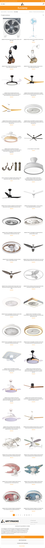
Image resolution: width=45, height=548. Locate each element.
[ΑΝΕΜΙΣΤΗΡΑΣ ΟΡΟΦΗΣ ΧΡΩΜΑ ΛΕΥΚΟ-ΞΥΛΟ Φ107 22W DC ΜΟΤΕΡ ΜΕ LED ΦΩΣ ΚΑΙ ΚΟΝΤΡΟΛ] (33, 415)
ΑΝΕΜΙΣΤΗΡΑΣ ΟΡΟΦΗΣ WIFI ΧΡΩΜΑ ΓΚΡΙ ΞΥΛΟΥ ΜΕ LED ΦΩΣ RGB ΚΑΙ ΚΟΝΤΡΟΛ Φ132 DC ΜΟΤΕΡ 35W (33, 260)
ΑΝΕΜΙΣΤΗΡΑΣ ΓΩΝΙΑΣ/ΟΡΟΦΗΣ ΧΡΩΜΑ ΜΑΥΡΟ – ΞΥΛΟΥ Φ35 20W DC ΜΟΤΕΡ (11, 67)
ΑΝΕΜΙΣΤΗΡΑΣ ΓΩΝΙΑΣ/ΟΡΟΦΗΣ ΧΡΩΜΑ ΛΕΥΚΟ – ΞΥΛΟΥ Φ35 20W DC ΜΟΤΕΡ (33, 67)
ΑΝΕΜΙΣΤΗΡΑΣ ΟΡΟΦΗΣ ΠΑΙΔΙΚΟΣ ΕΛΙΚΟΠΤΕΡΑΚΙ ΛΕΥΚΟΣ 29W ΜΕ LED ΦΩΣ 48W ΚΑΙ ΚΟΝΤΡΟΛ (33, 455)
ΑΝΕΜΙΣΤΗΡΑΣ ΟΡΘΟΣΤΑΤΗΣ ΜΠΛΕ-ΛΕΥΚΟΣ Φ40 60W (33, 40)
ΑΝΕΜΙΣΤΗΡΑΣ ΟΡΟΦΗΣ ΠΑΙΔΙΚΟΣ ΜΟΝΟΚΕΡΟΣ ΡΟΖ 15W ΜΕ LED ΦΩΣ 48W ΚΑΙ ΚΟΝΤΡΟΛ (11, 509)
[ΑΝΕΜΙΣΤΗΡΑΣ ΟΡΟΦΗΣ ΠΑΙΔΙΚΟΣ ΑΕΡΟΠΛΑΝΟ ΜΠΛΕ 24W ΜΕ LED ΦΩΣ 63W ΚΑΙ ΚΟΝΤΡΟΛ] (33, 469)
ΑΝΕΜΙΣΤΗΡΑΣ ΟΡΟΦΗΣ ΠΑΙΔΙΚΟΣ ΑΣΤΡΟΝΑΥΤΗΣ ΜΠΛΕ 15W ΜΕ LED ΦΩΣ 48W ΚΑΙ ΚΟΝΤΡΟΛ (33, 509)
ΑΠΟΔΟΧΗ (22, 537)
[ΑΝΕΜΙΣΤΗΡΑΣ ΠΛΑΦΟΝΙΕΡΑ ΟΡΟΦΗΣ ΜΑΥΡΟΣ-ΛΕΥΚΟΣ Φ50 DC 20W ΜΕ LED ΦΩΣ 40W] (11, 220)
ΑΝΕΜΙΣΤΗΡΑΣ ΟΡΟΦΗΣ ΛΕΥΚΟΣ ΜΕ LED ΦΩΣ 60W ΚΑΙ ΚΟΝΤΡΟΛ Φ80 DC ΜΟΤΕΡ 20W (33, 287)
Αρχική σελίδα (3, 11)
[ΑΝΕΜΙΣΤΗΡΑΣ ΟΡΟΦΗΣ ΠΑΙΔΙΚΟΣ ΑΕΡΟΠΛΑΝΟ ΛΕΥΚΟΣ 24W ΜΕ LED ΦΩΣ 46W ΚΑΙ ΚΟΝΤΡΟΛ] (11, 443)
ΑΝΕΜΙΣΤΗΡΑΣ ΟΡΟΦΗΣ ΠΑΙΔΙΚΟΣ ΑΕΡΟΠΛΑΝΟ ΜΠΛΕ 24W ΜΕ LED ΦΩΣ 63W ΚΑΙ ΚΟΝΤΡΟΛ (33, 482)
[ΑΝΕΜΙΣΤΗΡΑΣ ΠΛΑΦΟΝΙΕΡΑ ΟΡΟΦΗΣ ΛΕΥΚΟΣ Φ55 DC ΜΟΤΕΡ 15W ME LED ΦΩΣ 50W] (11, 302)
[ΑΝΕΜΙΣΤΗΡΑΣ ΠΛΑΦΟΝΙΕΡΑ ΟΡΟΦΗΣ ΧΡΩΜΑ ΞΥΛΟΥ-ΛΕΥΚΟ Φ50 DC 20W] (11, 247)
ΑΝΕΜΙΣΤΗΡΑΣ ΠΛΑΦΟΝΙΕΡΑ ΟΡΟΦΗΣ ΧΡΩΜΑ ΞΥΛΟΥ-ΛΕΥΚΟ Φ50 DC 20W (12, 260)
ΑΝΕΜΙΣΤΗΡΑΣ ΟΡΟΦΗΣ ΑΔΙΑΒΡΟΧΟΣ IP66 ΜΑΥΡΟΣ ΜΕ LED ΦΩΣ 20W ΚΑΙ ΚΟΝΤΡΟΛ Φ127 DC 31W (11, 206)
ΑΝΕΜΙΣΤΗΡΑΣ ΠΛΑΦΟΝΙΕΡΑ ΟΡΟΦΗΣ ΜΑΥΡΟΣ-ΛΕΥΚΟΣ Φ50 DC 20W (33, 233)
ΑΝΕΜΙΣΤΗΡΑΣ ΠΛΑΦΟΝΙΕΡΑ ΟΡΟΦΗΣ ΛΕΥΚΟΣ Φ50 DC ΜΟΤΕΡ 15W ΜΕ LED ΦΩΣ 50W (12, 342)
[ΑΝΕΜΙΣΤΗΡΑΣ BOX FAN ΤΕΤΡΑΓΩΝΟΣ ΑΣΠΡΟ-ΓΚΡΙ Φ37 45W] (11, 27)
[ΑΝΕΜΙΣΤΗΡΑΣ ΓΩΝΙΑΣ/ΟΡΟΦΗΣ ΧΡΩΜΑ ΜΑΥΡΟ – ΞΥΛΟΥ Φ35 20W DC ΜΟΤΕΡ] (11, 54)
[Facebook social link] (42, 1)
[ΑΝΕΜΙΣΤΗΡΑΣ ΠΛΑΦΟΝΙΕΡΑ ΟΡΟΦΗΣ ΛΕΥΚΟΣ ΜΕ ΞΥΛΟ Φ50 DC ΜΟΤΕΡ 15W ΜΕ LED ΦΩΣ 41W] (33, 330)
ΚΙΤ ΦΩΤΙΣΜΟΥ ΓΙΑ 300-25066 (33, 148)
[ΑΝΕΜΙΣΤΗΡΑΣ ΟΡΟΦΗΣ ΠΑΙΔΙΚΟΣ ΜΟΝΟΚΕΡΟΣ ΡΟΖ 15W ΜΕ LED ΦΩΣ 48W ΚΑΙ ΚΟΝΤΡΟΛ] (11, 496)
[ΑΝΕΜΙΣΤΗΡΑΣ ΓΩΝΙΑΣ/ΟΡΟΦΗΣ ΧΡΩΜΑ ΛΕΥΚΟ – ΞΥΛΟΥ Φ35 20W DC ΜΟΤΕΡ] (33, 54)
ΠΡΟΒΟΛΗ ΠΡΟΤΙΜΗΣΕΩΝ (22, 543)
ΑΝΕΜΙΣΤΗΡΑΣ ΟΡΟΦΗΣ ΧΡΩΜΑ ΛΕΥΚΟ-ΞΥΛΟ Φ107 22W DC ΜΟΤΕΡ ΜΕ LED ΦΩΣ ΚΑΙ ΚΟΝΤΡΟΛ (33, 427)
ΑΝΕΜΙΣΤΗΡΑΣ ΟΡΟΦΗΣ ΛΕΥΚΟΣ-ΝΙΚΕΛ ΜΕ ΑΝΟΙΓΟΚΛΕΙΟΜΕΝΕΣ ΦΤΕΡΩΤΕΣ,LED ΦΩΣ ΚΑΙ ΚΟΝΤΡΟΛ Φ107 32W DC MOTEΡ (11, 428)
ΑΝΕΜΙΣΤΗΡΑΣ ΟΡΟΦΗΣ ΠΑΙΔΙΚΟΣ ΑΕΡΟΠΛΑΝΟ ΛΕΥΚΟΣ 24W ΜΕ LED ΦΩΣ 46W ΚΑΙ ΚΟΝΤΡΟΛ (11, 455)
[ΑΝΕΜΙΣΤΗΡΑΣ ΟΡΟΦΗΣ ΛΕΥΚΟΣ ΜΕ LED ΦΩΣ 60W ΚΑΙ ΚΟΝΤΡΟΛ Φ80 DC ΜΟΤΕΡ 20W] (33, 274)
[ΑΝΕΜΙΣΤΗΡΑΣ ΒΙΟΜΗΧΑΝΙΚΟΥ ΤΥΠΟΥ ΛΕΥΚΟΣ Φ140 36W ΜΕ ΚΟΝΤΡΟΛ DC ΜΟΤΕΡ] (33, 194)
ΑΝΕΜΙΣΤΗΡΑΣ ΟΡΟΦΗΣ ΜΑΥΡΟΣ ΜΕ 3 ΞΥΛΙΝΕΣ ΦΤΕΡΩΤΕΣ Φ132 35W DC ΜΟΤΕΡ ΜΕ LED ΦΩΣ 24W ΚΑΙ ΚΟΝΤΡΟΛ (33, 94)
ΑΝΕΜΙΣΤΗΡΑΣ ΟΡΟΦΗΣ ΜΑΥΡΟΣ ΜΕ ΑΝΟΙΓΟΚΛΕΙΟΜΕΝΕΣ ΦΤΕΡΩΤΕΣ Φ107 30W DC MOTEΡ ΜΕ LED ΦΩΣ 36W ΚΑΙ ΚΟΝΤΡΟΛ (12, 94)
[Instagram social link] (43, 1)
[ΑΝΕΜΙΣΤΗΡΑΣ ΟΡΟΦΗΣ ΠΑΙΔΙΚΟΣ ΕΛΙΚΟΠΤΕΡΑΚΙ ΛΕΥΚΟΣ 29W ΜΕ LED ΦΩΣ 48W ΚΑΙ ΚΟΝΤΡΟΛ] (33, 443)
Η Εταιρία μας (33, 520)
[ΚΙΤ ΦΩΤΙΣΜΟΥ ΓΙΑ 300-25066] (33, 137)
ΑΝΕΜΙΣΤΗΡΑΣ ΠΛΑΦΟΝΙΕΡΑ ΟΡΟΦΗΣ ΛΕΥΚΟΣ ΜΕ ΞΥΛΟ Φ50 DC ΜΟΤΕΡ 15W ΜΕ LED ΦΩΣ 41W (33, 342)
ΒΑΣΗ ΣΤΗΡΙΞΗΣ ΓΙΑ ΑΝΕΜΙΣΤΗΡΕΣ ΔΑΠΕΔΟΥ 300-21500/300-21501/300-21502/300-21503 (11, 178)
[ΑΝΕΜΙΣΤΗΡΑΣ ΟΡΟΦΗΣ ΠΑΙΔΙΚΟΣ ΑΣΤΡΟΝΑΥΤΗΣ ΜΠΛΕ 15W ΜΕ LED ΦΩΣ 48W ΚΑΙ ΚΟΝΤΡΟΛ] (33, 496)
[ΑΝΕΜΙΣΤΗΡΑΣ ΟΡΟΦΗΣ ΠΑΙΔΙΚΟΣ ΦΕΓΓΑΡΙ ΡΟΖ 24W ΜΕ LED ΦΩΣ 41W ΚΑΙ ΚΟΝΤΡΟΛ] (11, 469)
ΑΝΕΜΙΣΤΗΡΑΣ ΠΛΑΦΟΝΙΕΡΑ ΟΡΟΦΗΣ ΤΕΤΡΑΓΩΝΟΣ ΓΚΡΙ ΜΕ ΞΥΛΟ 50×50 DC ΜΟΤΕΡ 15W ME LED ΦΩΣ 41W (33, 315)
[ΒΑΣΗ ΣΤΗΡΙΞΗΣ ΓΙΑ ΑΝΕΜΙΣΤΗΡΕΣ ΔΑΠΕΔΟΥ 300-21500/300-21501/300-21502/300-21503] (11, 166)
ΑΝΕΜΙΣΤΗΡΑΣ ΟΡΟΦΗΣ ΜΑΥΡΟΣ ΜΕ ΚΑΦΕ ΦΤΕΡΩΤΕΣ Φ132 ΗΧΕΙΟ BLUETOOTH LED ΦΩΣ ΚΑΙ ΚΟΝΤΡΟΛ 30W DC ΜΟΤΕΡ (33, 399)
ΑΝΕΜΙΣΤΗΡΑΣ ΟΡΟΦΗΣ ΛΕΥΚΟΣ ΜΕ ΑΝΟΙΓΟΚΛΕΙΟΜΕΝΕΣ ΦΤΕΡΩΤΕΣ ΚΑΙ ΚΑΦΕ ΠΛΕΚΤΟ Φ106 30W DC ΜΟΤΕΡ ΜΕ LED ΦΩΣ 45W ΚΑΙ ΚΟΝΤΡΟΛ (11, 150)
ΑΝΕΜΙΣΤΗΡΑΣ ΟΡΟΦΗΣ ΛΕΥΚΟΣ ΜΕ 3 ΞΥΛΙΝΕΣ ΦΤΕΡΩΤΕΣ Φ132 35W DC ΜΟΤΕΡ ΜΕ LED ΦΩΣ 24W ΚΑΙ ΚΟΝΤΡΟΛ (11, 122)
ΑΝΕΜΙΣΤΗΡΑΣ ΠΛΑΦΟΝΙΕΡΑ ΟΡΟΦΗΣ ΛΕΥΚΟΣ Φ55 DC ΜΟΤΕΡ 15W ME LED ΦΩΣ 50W (11, 314)
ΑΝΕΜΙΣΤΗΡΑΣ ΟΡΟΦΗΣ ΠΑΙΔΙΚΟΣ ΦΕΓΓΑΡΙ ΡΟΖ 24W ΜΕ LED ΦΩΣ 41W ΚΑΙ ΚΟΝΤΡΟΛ (11, 482)
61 (24, 515)
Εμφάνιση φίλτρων (6, 15)
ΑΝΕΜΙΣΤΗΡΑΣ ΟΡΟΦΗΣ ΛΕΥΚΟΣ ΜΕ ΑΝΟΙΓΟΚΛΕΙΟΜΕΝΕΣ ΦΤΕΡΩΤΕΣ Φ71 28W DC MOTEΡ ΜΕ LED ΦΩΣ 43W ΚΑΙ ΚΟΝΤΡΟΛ (33, 179)
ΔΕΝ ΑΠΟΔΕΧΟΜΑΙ (22, 540)
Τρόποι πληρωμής (34, 522)
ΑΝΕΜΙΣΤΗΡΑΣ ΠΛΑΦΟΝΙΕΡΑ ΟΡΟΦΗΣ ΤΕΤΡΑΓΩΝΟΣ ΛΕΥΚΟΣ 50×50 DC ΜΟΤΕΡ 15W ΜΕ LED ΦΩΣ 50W (11, 370)
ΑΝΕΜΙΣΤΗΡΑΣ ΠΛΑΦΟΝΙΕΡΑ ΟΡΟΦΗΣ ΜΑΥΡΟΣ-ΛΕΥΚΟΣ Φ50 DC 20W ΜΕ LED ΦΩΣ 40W (11, 233)
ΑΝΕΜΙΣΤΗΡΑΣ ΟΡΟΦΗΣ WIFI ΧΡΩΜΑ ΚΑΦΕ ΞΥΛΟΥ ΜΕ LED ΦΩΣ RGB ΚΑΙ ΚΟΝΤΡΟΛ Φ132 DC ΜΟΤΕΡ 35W (11, 287)
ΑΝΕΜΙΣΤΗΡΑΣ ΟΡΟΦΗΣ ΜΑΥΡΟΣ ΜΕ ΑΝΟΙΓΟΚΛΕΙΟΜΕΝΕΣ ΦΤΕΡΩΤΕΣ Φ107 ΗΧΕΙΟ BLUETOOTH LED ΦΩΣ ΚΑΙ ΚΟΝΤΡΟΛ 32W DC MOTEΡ (33, 370)
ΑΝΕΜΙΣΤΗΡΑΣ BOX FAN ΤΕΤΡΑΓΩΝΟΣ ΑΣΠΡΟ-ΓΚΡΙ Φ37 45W (11, 40)
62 (26, 515)
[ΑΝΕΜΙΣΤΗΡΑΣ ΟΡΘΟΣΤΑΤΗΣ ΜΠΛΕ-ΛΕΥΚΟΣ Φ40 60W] (33, 27)
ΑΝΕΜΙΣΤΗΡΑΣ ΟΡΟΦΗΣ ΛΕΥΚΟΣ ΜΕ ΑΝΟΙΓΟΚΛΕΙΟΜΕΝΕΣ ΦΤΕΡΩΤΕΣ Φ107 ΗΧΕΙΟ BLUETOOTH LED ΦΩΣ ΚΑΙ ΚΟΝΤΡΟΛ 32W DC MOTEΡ (11, 399)
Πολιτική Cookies (22, 545)
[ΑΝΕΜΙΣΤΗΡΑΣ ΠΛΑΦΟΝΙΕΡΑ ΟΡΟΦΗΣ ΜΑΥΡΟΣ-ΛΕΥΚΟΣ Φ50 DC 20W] (33, 220)
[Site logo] (22, 3)
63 (29, 515)
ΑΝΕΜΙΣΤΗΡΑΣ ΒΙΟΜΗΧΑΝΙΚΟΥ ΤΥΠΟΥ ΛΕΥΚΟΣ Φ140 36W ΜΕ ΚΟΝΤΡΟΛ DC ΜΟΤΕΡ (33, 206)
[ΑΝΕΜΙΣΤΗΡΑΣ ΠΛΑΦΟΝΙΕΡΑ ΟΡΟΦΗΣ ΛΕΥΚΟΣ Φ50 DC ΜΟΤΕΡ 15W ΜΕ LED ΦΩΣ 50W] (11, 330)
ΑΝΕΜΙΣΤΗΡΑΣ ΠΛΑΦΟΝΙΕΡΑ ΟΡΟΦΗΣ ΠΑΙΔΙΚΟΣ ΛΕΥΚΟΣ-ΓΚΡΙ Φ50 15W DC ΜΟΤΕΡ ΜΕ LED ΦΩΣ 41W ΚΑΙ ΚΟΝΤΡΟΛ (33, 122)
